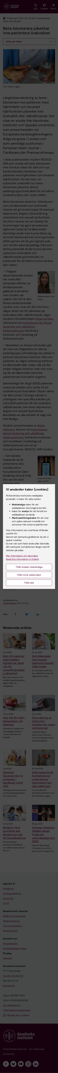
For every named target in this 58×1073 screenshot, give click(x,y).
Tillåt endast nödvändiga (29, 567)
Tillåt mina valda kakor (29, 574)
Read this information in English (22, 559)
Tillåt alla (29, 582)
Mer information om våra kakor (22, 555)
